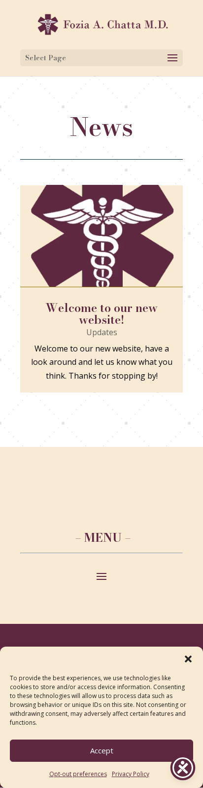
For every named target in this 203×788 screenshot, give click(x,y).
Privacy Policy (130, 774)
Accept (101, 750)
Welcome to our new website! (101, 314)
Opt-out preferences (78, 774)
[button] (188, 659)
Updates (101, 332)
